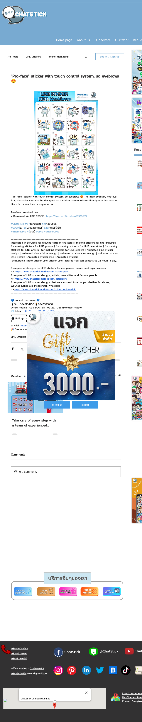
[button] (57, 405)
